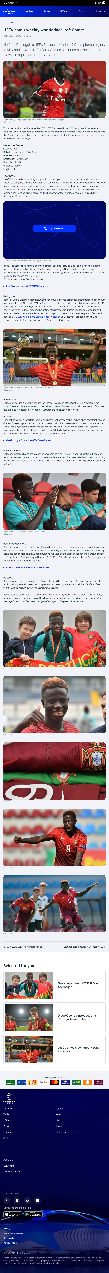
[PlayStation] (21, 1082)
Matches (7, 1108)
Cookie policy (9, 1238)
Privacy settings (10, 1242)
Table (6, 1114)
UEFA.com (8, 1165)
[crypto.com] (65, 1082)
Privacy (6, 1228)
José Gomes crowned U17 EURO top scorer (27, 286)
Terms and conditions (13, 1233)
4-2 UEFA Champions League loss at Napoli (35, 316)
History (59, 1120)
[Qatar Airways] (98, 1082)
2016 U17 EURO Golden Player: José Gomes (27, 567)
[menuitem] (30, 11)
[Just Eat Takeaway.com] (87, 1082)
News (58, 1114)
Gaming (7, 1132)
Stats (6, 1138)
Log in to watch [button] (57, 228)
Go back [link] (10, 22)
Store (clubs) (62, 1132)
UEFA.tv (7, 1120)
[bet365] (76, 1082)
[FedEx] (43, 1082)
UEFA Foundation (12, 1171)
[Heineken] (10, 1082)
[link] (28, 11)
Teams (59, 1108)
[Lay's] (32, 1082)
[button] (99, 11)
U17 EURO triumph (36, 460)
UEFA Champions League (9, 11)
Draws (6, 1126)
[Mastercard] (54, 1082)
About (59, 1126)
